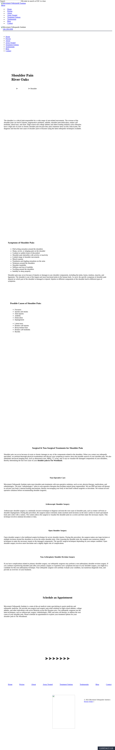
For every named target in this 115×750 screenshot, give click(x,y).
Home (8, 37)
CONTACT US (106, 748)
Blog (7, 49)
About (8, 41)
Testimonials (10, 47)
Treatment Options (12, 45)
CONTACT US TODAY (23, 705)
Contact (8, 51)
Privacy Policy (88, 701)
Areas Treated (10, 43)
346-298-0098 (8, 29)
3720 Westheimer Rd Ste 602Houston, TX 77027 (23, 743)
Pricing (8, 39)
